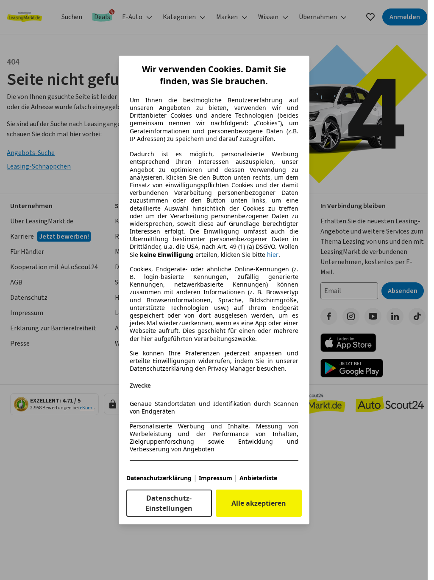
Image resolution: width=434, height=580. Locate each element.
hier (272, 255)
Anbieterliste (258, 478)
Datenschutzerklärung (159, 478)
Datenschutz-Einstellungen (168, 503)
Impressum (215, 478)
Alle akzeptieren (258, 503)
